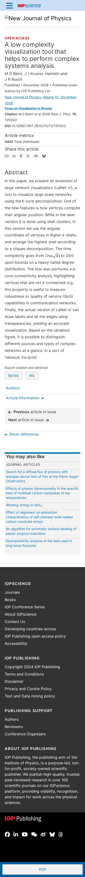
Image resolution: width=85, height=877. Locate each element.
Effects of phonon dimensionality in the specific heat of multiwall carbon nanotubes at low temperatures (42, 493)
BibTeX (13, 376)
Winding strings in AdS (24, 505)
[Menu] (9, 5)
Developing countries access (30, 628)
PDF (60, 870)
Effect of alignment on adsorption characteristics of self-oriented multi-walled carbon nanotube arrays (39, 516)
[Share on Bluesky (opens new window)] (44, 155)
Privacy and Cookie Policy (28, 688)
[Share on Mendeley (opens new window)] (36, 155)
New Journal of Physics (23, 97)
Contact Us (15, 621)
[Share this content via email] (6, 155)
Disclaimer (14, 681)
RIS (31, 376)
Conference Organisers (25, 734)
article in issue (34, 411)
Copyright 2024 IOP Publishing (32, 666)
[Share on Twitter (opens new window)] (28, 155)
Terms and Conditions (24, 674)
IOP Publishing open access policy (35, 636)
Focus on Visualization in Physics (28, 108)
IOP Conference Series (25, 607)
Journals (12, 592)
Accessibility (16, 643)
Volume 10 (51, 97)
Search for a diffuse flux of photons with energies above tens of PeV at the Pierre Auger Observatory (42, 476)
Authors (12, 719)
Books (10, 599)
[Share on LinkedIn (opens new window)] (14, 155)
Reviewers (14, 726)
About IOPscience (20, 614)
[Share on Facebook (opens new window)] (21, 155)
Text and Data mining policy (30, 696)
